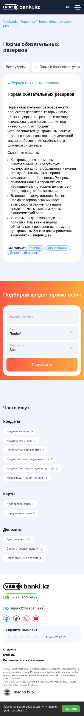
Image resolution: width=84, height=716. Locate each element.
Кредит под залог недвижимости (28, 459)
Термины (27, 21)
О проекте (9, 649)
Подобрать (42, 364)
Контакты (9, 655)
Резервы (35, 248)
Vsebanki (10, 21)
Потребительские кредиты (24, 449)
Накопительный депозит (22, 558)
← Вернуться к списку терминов (33, 83)
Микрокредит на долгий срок (25, 477)
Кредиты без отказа (19, 440)
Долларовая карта (19, 504)
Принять (71, 709)
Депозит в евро (16, 539)
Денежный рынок (24, 253)
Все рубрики (16, 67)
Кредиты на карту (18, 431)
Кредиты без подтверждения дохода (30, 468)
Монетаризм (58, 248)
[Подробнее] (25, 711)
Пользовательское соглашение (23, 660)
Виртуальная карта (19, 513)
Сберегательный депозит (23, 548)
